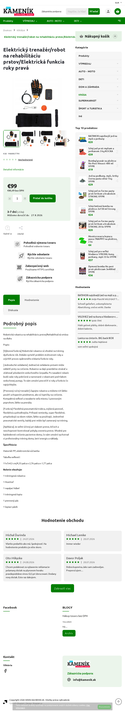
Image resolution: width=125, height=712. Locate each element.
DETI (81, 79)
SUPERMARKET (87, 100)
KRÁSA (83, 94)
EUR (117, 2)
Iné (80, 116)
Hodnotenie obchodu (63, 520)
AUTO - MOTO (87, 71)
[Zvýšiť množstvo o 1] (24, 198)
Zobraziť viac (62, 588)
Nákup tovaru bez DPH (75, 615)
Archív (69, 633)
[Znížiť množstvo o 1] (9, 198)
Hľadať (94, 11)
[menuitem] (10, 20)
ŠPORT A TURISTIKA (90, 108)
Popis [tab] (11, 300)
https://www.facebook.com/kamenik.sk (5, 671)
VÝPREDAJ (85, 63)
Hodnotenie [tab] (32, 300)
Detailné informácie (13, 169)
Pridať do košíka (42, 198)
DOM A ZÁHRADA (89, 86)
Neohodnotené (25, 160)
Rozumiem (104, 707)
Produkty (84, 55)
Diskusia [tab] (13, 310)
